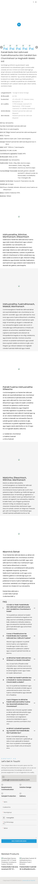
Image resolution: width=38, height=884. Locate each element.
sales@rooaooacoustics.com (16, 780)
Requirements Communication (7, 788)
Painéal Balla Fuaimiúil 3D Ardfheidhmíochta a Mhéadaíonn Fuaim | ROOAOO (28, 868)
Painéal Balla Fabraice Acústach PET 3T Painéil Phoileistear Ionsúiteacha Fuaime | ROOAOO (9, 868)
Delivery (23, 796)
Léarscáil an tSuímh (29, 880)
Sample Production (8, 796)
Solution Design (25, 787)
